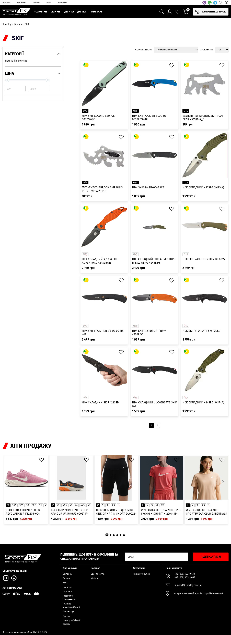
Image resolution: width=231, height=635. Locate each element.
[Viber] (204, 3)
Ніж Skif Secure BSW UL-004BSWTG (98, 117)
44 (76, 505)
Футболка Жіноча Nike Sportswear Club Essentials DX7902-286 (206, 512)
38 (27, 505)
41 (53, 505)
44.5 (82, 505)
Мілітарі (94, 578)
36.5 (14, 505)
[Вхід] (169, 11)
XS (113, 505)
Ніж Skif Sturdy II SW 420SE (201, 331)
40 (46, 505)
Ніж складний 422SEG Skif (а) (203, 187)
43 (71, 505)
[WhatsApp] (210, 3)
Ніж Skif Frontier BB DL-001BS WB (102, 332)
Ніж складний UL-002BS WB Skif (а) (154, 404)
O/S (85, 110)
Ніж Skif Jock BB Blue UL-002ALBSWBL (149, 117)
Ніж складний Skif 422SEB (100, 402)
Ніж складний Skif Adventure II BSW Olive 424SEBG (153, 260)
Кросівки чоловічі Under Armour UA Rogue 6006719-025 (69, 512)
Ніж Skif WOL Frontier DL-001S (203, 259)
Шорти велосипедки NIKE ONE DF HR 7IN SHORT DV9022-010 (116, 512)
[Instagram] (221, 3)
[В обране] (122, 66)
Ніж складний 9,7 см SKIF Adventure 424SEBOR (100, 260)
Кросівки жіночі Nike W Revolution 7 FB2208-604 (23, 511)
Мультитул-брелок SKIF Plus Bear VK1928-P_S (202, 117)
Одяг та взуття (98, 574)
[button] (222, 481)
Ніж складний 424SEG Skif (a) (203, 402)
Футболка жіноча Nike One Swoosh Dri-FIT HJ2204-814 (160, 511)
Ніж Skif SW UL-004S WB (148, 187)
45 (89, 505)
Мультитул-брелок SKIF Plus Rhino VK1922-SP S (102, 189)
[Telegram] (215, 3)
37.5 (21, 505)
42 (58, 505)
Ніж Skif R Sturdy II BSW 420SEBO (149, 332)
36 (8, 505)
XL (108, 505)
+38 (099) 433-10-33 (185, 573)
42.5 (65, 505)
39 (40, 505)
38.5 (34, 505)
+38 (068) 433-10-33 (185, 577)
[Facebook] (226, 3)
